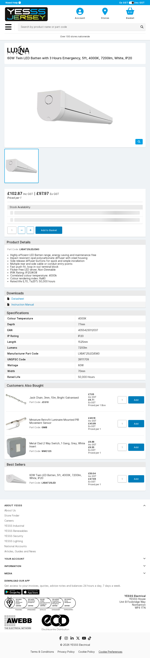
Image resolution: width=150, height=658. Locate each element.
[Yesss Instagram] (67, 638)
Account (80, 17)
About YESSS (13, 505)
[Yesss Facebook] (61, 638)
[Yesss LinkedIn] (72, 638)
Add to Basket (49, 230)
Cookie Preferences (110, 651)
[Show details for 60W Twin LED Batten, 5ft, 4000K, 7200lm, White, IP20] (16, 479)
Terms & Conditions (42, 651)
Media (8, 573)
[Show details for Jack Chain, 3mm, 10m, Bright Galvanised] (16, 400)
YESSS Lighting (13, 541)
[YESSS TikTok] (89, 638)
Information (12, 566)
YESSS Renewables (16, 530)
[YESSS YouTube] (84, 638)
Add (136, 399)
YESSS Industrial (14, 525)
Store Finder (11, 515)
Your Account (14, 558)
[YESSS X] (78, 638)
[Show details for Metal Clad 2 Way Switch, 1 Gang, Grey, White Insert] (16, 447)
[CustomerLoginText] (79, 11)
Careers (9, 520)
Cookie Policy (86, 651)
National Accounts (15, 546)
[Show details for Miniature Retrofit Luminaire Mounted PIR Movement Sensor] (16, 423)
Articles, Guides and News (20, 551)
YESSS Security (13, 536)
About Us (10, 510)
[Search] (142, 27)
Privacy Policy (66, 651)
